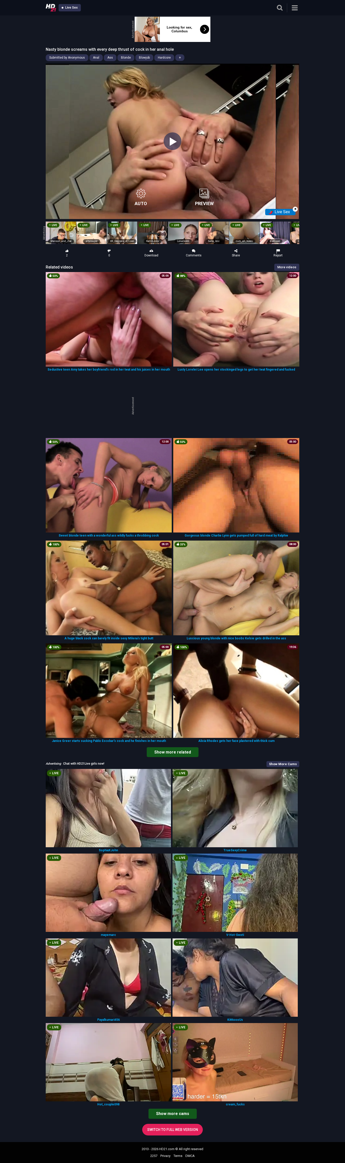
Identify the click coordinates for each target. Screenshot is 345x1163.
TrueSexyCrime (235, 850)
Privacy (165, 1156)
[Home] (51, 8)
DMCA (190, 1156)
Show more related (172, 752)
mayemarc (108, 935)
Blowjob (144, 57)
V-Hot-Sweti (235, 935)
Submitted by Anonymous (67, 57)
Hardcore (164, 57)
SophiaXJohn (108, 850)
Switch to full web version (172, 1130)
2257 (153, 1156)
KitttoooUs (235, 1020)
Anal (96, 57)
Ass (110, 57)
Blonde (126, 57)
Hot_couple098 (108, 1104)
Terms (178, 1156)
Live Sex (71, 7)
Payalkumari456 (108, 1020)
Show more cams (172, 1113)
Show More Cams (283, 764)
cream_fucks (235, 1104)
